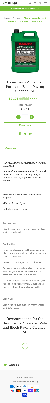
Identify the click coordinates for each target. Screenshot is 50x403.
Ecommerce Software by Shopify (25, 382)
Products (17, 18)
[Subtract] (18, 117)
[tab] (11, 148)
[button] (30, 3)
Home (7, 18)
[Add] (32, 117)
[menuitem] (30, 3)
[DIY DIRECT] (10, 3)
